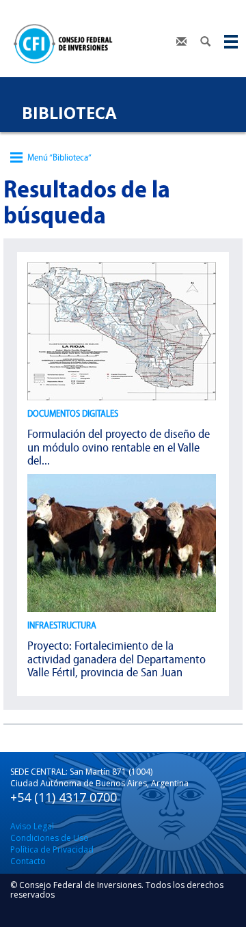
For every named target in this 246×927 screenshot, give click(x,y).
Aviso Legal (32, 826)
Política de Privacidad (52, 849)
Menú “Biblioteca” (59, 157)
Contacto (28, 861)
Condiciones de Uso (49, 838)
